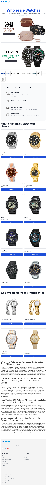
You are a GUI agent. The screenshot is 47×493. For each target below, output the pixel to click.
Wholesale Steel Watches (7, 476)
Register (3, 457)
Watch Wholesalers (6, 482)
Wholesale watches (6, 480)
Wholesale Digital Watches (7, 470)
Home (3, 455)
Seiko (25, 457)
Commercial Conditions (6, 459)
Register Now (12, 157)
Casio (25, 455)
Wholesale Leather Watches (7, 474)
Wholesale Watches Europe (7, 472)
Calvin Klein (26, 459)
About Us (4, 461)
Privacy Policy (5, 463)
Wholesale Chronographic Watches (9, 478)
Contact (3, 465)
